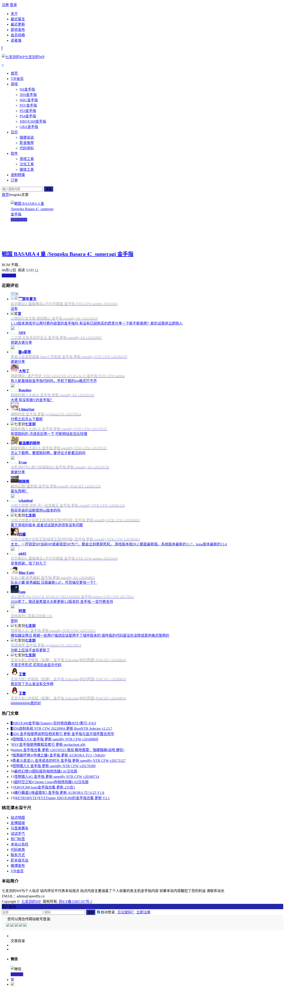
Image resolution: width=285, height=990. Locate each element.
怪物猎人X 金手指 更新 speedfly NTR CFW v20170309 (54, 766)
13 (36, 270)
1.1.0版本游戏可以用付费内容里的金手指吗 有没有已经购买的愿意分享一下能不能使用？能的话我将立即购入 (97, 323)
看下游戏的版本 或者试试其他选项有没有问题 (47, 525)
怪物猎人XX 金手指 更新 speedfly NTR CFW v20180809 (55, 739)
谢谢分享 (18, 362)
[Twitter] (17, 925)
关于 (14, 14)
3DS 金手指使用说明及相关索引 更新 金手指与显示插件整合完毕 (63, 734)
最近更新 (18, 24)
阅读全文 (9, 275)
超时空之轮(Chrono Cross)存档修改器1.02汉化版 (51, 782)
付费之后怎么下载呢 (27, 419)
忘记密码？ (125, 912)
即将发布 (18, 30)
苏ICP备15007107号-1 (75, 901)
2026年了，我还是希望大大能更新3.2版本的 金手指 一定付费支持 (62, 602)
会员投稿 (18, 35)
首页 (5, 195)
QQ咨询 (17, 974)
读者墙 (16, 40)
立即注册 (143, 912)
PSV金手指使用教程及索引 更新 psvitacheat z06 (48, 744)
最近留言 (18, 19)
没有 (14, 309)
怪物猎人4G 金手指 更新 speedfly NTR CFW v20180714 (56, 777)
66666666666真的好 (26, 703)
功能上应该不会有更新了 (30, 650)
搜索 (48, 189)
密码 (14, 621)
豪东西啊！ (19, 491)
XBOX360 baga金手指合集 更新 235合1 (44, 787)
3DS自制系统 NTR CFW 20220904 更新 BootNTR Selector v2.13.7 (62, 728)
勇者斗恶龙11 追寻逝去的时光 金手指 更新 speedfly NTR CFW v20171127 (69, 760)
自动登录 (108, 912)
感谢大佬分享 (21, 342)
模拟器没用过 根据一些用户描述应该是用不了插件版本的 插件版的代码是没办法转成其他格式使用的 (90, 635)
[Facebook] (12, 925)
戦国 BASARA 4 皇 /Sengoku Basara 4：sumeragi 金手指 (67, 254)
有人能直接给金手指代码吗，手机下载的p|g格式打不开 (54, 381)
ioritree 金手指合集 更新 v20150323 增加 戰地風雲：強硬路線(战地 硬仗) (68, 750)
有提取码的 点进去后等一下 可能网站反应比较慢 (49, 434)
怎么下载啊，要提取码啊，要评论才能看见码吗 (48, 453)
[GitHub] (25, 925)
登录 (13, 5)
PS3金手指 (19, 220)
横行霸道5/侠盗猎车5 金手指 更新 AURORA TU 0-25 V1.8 (59, 793)
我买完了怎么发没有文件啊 (32, 684)
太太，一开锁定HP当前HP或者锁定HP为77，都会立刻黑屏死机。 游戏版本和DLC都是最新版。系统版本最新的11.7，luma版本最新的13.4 (119, 544)
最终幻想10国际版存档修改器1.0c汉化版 (45, 771)
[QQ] (8, 925)
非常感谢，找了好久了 (28, 563)
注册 (5, 5)
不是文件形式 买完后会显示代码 (36, 665)
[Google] (21, 925)
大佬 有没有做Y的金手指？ (32, 400)
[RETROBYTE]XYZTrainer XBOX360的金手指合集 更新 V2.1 (62, 798)
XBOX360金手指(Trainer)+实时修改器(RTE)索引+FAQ (54, 723)
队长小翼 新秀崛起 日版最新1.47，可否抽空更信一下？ (54, 582)
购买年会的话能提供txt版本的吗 (36, 510)
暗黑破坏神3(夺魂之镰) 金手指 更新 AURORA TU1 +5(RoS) (58, 755)
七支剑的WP (31, 901)
